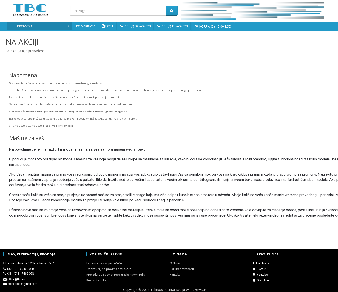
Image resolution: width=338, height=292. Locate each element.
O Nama (175, 263)
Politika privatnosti (182, 269)
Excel (109, 26)
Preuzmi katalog (96, 280)
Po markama (85, 26)
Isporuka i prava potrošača (104, 263)
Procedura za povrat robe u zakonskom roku (115, 275)
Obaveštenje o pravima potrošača (108, 269)
